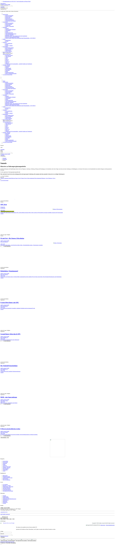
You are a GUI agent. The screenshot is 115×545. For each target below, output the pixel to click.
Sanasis (6, 31)
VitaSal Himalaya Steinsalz (10, 29)
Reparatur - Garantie (7, 485)
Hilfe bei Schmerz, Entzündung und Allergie (8, 402)
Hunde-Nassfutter (8, 16)
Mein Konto (5, 475)
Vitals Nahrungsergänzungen (10, 33)
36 (3, 180)
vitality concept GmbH (4, 240)
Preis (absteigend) (38, 178)
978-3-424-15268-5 (4, 432)
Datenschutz (5, 502)
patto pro (7, 59)
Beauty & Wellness (9, 48)
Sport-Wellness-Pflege (9, 47)
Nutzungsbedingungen (110, 525)
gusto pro (7, 62)
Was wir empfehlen (6, 479)
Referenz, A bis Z (45, 178)
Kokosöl (7, 28)
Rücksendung (5, 478)
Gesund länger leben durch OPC (10, 334)
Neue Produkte (6, 468)
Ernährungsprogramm (9, 72)
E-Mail (1, 531)
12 (1, 180)
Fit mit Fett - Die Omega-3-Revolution (12, 238)
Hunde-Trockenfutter (9, 15)
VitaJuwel (5, 465)
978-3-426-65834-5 (4, 306)
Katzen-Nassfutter (8, 24)
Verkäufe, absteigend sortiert (5, 178)
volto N (6, 57)
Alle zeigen (6, 180)
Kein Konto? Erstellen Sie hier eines (7, 541)
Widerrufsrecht (5, 499)
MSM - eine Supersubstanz (8, 397)
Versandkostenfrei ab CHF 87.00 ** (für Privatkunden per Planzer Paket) (17, 1)
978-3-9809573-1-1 (4, 369)
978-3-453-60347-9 (4, 241)
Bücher (6, 71)
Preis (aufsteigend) (31, 178)
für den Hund (5, 461)
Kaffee (4, 464)
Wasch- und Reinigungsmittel (10, 73)
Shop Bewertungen (6, 488)
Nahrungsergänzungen (9, 19)
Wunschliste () (3, 3)
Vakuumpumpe (8, 68)
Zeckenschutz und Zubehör (10, 20)
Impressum (5, 501)
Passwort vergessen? (4, 536)
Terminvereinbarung (7, 487)
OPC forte (3, 204)
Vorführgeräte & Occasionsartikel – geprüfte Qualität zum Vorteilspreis (18, 63)
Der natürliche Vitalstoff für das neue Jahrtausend (9, 339)
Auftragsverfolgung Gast (7, 477)
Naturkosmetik (8, 49)
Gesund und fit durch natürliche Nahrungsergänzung (10, 371)
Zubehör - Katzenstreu (9, 26)
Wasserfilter (7, 70)
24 (2, 180)
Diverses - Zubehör (9, 45)
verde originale (8, 56)
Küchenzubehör (8, 69)
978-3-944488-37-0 (4, 337)
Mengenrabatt (7, 211)
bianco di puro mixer (7, 54)
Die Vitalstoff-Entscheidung (8, 365)
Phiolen (6, 44)
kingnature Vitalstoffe (9, 34)
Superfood (5, 463)
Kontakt (4, 503)
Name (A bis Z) (18, 178)
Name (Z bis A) (24, 178)
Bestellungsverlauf (6, 476)
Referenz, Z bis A (52, 178)
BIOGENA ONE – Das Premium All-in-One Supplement (16, 35)
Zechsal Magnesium (9, 32)
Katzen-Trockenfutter (9, 23)
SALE (4, 470)
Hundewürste (7, 17)
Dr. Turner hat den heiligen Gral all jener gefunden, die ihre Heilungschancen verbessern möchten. (19, 434)
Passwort (2, 533)
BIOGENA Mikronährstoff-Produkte (12, 37)
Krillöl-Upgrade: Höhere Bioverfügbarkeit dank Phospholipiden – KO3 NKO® (20, 38)
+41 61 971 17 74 (3, 512)
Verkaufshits (5, 469)
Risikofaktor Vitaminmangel (9, 271)
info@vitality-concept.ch (5, 514)
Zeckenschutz (7, 25)
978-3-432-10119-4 (4, 274)
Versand (4, 495)
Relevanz (13, 178)
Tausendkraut (7, 30)
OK (8, 437)
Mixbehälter (7, 66)
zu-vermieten (5, 484)
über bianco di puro (9, 55)
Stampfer (7, 67)
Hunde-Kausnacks (8, 18)
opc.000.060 (2, 208)
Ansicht (1, 213)
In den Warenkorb (7, 246)
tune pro (6, 60)
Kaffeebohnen (8, 40)
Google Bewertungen (7, 489)
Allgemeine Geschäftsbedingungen (9, 498)
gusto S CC (7, 61)
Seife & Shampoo (8, 50)
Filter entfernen (3, 437)
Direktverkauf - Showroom (8, 486)
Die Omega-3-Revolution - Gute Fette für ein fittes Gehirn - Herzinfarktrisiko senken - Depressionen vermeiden (21, 245)
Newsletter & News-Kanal (8, 490)
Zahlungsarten (5, 496)
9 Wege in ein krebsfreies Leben (10, 429)
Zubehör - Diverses (6, 467)
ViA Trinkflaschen (8, 43)
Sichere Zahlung (6, 497)
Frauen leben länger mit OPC (9, 302)
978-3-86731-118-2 (4, 400)
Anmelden (2, 149)
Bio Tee (6, 41)
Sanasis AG (2, 207)
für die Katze (5, 462)
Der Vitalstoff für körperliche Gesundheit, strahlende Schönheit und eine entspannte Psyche (17, 308)
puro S (6, 58)
